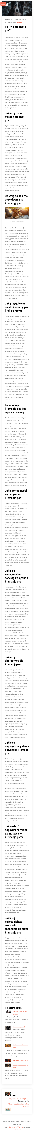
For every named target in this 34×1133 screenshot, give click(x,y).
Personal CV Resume (16, 1127)
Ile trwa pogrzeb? (19, 1027)
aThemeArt (17, 1130)
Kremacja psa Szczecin (20, 1060)
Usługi (19, 22)
